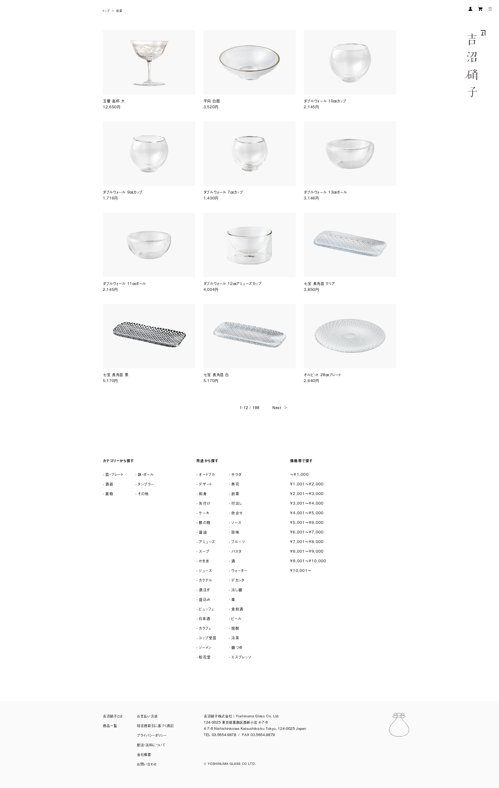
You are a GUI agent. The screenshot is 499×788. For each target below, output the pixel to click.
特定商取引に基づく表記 (155, 725)
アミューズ (207, 541)
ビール (236, 618)
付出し (236, 503)
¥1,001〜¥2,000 (307, 483)
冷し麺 (236, 589)
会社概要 (144, 754)
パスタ (236, 551)
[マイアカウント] (470, 8)
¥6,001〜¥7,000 (307, 532)
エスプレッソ (241, 656)
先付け (204, 503)
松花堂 (205, 656)
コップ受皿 (207, 637)
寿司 (235, 483)
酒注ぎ (204, 589)
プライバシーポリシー (152, 735)
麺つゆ (236, 647)
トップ (106, 11)
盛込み (205, 599)
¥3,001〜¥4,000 (307, 503)
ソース (236, 522)
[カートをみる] (480, 8)
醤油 (203, 532)
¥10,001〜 (300, 570)
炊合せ (237, 512)
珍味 (235, 532)
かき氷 (204, 560)
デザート (205, 483)
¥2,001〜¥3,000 (307, 493)
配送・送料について (151, 744)
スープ (204, 551)
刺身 (203, 493)
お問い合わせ (147, 764)
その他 (143, 493)
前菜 (119, 11)
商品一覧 (110, 725)
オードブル (207, 474)
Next (276, 407)
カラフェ (205, 628)
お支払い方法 (147, 715)
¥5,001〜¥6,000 (307, 522)
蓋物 (109, 493)
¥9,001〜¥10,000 (308, 560)
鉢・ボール (146, 474)
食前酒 (237, 608)
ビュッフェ (206, 608)
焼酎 (235, 628)
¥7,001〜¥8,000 (307, 541)
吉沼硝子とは (113, 715)
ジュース (205, 570)
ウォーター (239, 570)
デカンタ (238, 580)
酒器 (109, 483)
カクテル (205, 580)
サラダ (236, 474)
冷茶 (235, 637)
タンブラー (146, 483)
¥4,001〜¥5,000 (307, 512)
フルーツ (238, 541)
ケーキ (204, 512)
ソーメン (205, 647)
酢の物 (205, 522)
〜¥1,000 (299, 474)
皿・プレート (114, 474)
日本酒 (204, 618)
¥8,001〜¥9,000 (307, 551)
